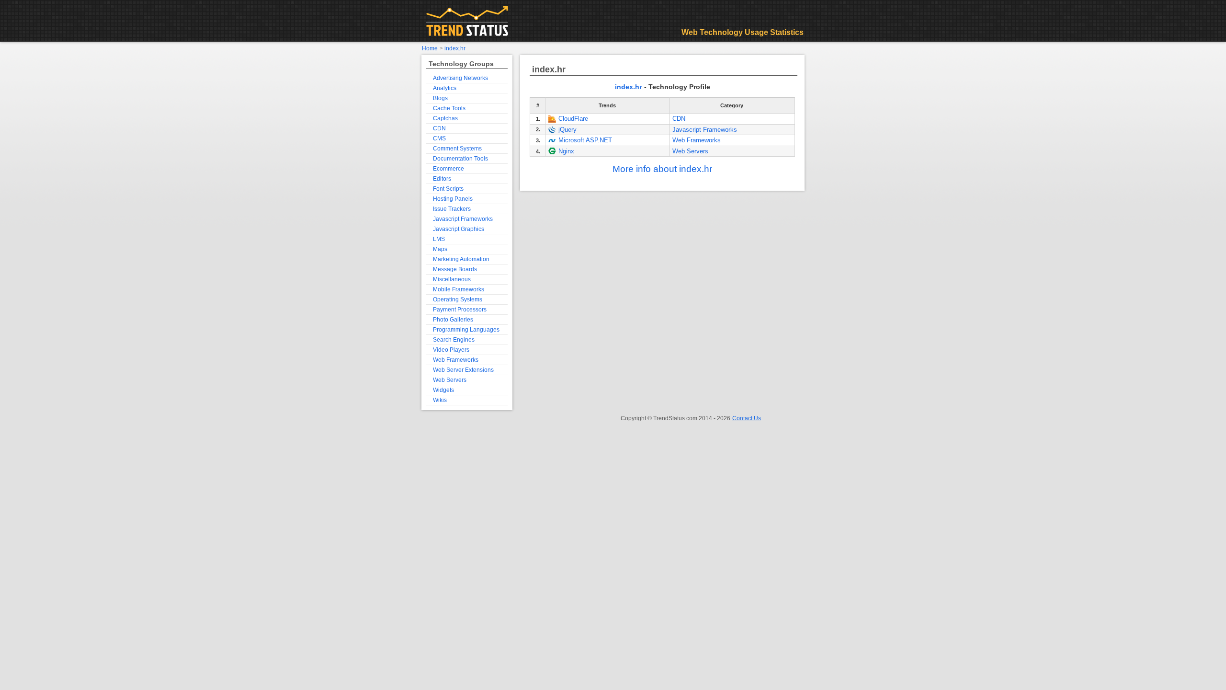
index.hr (628, 87)
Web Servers (690, 151)
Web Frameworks (696, 140)
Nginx (566, 151)
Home (430, 48)
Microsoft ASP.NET (585, 140)
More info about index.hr (662, 169)
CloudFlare (573, 118)
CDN (678, 118)
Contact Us (746, 418)
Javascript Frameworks (704, 129)
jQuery (567, 129)
